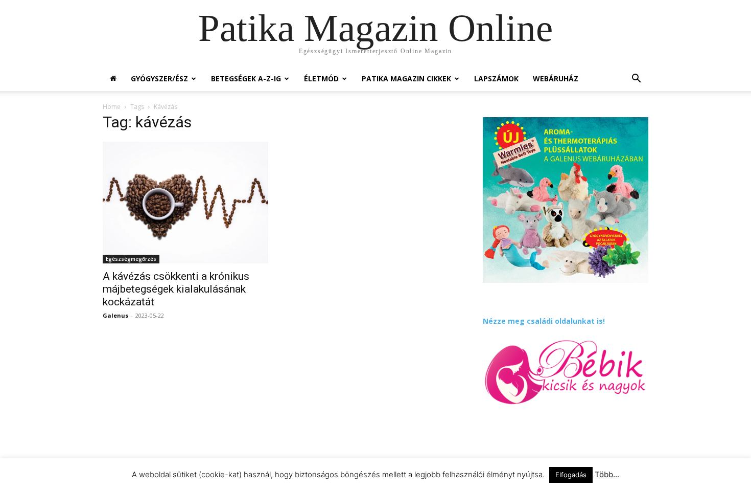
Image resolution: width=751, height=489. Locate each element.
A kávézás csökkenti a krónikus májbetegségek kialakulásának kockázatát (176, 289)
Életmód (321, 78)
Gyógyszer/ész (159, 78)
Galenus (115, 315)
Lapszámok (496, 78)
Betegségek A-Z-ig (246, 78)
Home (112, 106)
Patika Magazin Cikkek (406, 78)
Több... (607, 474)
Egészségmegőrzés (131, 258)
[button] (636, 79)
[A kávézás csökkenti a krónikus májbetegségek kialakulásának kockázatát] (185, 202)
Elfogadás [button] (570, 475)
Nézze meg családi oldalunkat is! (544, 321)
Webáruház (555, 78)
